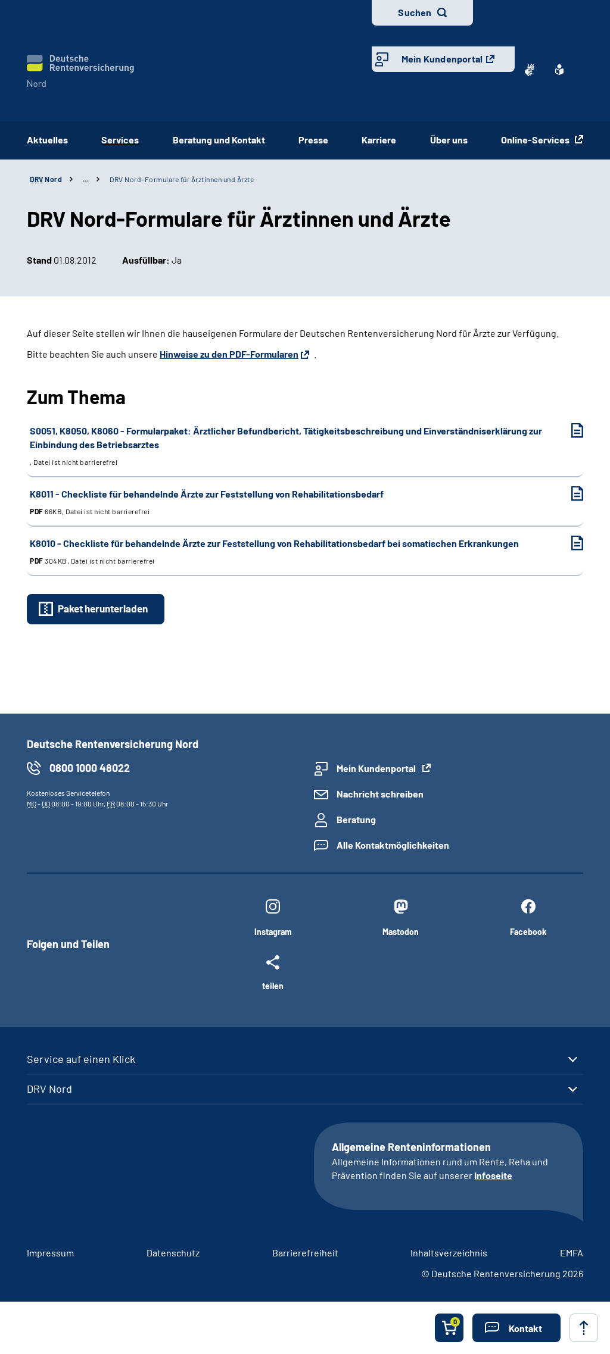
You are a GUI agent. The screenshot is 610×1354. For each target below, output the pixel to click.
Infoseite (493, 1175)
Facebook (528, 932)
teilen (273, 985)
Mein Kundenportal (442, 58)
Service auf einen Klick (81, 1058)
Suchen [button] (414, 12)
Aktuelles (47, 139)
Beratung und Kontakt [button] (219, 139)
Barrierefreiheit (305, 1252)
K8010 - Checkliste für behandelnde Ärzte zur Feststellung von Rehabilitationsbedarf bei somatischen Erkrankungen (274, 551)
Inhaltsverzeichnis (448, 1252)
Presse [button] (313, 139)
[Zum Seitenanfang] (583, 1328)
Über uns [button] (449, 139)
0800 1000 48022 (89, 767)
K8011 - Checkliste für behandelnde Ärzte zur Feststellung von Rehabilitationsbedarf (207, 501)
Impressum (50, 1252)
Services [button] (120, 139)
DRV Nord (49, 1088)
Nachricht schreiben (380, 793)
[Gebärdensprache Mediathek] (530, 69)
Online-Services (536, 139)
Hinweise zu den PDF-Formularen (229, 353)
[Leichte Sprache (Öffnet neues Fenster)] (559, 69)
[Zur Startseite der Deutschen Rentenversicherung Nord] (80, 71)
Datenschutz (173, 1252)
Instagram (273, 932)
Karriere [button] (379, 139)
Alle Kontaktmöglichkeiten (393, 844)
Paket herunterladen (103, 608)
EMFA (571, 1252)
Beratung (356, 819)
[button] (516, 1328)
